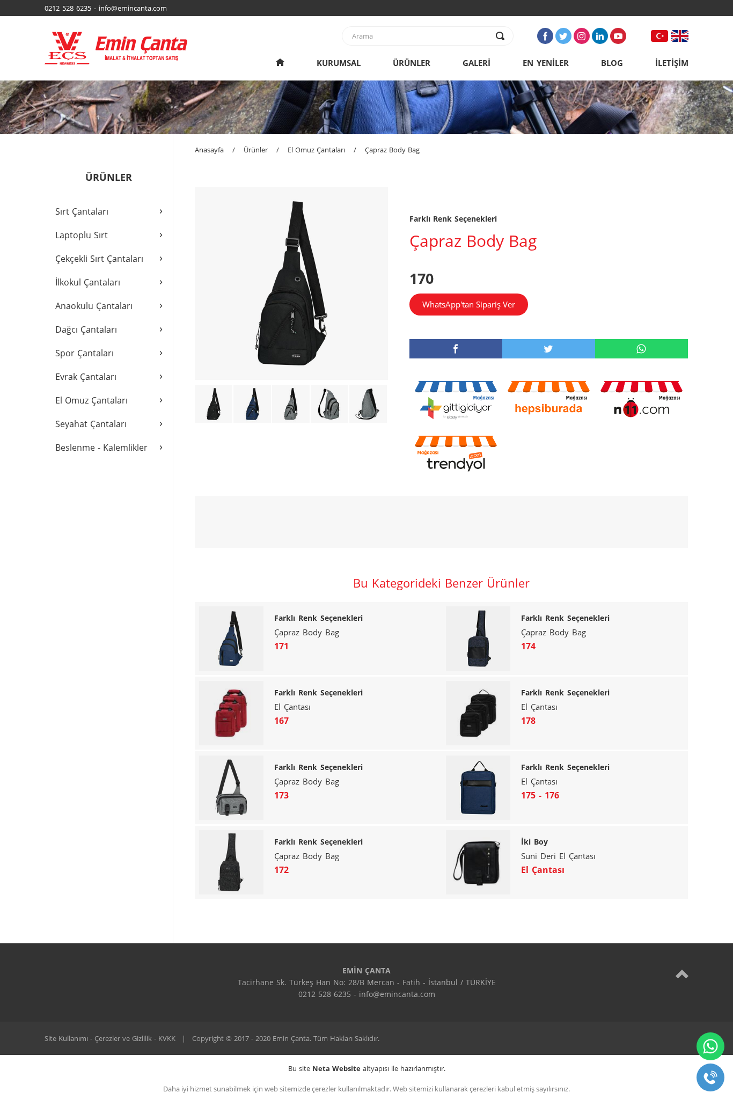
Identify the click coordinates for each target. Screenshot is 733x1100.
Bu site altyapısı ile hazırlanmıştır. (366, 1068)
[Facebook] (545, 36)
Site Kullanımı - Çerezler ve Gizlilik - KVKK (110, 1038)
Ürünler (256, 150)
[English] (679, 36)
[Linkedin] (600, 36)
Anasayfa (209, 150)
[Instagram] (582, 36)
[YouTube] (618, 36)
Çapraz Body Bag (392, 150)
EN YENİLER (546, 62)
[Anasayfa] (280, 62)
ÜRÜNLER (411, 62)
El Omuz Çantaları (316, 150)
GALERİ (476, 62)
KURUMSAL (339, 62)
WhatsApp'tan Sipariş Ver (468, 304)
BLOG (612, 62)
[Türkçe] (659, 36)
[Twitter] (563, 36)
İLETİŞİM (671, 62)
